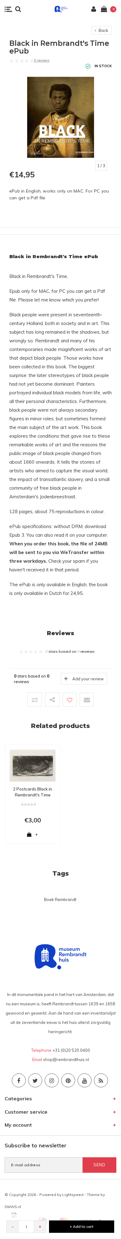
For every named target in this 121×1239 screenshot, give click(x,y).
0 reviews (41, 60)
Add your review (88, 678)
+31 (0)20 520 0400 (71, 1050)
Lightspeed (72, 1194)
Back (103, 30)
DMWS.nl (13, 1206)
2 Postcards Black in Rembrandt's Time (32, 791)
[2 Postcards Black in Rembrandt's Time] (33, 765)
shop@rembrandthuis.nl (66, 1059)
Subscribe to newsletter (35, 1145)
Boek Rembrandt (60, 899)
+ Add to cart (81, 1226)
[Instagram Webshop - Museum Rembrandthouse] (52, 1080)
